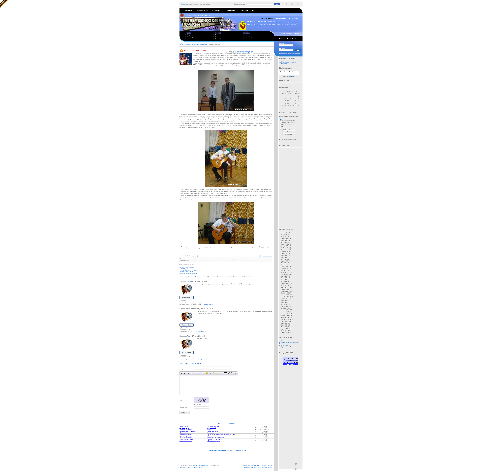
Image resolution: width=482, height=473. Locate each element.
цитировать (208, 304)
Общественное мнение (186, 439)
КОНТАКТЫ (243, 11)
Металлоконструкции (213, 441)
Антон (189, 336)
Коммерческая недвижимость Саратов (191, 467)
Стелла (209, 429)
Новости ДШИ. (184, 268)
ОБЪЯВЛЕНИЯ (230, 11)
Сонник (245, 39)
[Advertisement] (290, 186)
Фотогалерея (219, 35)
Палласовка (184, 4)
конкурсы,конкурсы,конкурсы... (188, 273)
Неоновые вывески (213, 426)
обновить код (198, 404)
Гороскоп (189, 39)
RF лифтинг (211, 436)
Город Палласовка (184, 44)
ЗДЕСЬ (292, 76)
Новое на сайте (248, 467)
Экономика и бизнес (185, 429)
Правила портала (267, 467)
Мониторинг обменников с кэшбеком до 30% (221, 434)
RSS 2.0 (254, 11)
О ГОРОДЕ (216, 11)
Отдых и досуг (184, 428)
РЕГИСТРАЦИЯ (202, 11)
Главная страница (247, 465)
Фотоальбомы (219, 39)
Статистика (257, 467)
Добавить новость (266, 465)
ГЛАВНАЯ (188, 11)
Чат (216, 37)
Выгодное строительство (215, 439)
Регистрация (283, 53)
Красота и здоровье (185, 436)
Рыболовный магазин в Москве (290, 341)
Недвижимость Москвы (288, 347)
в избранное (297, 33)
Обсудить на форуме (265, 255)
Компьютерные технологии (187, 431)
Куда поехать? (211, 428)
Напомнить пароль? (294, 53)
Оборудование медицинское (215, 437)
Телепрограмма (191, 37)
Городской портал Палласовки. (200, 465)
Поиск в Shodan (285, 345)
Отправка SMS (247, 35)
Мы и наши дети (184, 426)
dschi (185, 276)
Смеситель (210, 432)
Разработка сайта (212, 431)
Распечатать (248, 276)
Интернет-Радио (248, 37)
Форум (189, 35)
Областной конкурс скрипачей (188, 270)
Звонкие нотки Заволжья (186, 267)
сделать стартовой (286, 33)
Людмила (190, 281)
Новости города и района (199, 44)
